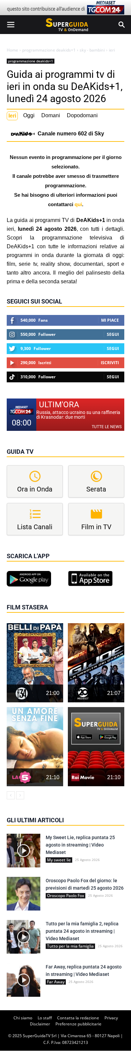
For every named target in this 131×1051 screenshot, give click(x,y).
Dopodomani (82, 115)
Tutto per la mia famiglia (70, 946)
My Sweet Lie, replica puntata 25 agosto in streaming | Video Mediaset (80, 845)
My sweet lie (59, 860)
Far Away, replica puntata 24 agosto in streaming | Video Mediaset (84, 970)
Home (12, 50)
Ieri (12, 116)
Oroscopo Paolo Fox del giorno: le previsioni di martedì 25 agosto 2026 (85, 884)
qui (78, 204)
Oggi (29, 115)
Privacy (111, 1018)
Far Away (55, 982)
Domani (50, 115)
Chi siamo (22, 1018)
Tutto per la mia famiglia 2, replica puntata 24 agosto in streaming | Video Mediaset (82, 931)
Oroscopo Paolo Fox (65, 895)
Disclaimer (40, 1024)
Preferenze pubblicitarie (78, 1024)
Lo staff (45, 1018)
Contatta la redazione (78, 1018)
